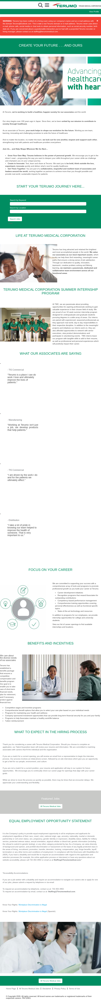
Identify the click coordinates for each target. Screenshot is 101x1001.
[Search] (40, 5)
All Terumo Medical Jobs (50, 806)
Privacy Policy (60, 989)
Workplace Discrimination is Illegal (33, 905)
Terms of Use (74, 989)
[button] (47, 5)
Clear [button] (10, 223)
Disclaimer (46, 989)
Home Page (11, 989)
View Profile (94, 12)
